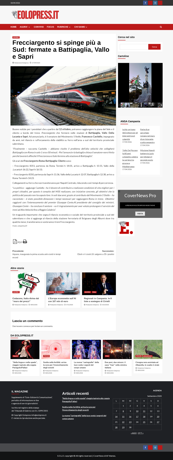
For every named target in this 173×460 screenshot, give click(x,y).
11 (144, 411)
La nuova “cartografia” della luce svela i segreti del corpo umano (86, 365)
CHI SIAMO (79, 27)
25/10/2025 (105, 304)
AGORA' (16, 37)
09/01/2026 (34, 304)
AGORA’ (24, 27)
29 (123, 427)
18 (144, 416)
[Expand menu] (29, 27)
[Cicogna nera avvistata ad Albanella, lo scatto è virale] (148, 349)
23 (130, 422)
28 (116, 427)
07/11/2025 (69, 304)
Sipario (15, 356)
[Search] (160, 27)
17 (137, 416)
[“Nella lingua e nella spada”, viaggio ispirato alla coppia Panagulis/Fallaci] (25, 349)
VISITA (140, 214)
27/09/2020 (36, 63)
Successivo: (96, 252)
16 (130, 416)
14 (116, 416)
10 (137, 411)
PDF (20, 242)
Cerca (154, 47)
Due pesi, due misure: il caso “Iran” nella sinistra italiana (116, 365)
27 (158, 422)
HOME (14, 27)
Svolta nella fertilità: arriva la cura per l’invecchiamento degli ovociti (55, 365)
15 (123, 416)
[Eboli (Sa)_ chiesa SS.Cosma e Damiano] (134, 105)
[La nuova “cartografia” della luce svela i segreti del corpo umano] (86, 349)
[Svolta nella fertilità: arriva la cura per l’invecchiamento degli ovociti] (55, 349)
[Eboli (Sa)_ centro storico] (143, 105)
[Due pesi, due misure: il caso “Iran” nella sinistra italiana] (117, 349)
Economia (60, 292)
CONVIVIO (39, 27)
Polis (94, 292)
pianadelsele (147, 356)
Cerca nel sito (126, 37)
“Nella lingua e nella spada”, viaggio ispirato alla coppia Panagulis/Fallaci (24, 365)
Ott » (140, 433)
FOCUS (50, 27)
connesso (27, 326)
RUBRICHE (62, 27)
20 (158, 416)
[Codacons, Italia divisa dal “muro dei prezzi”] (27, 283)
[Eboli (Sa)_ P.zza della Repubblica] (125, 105)
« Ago (134, 433)
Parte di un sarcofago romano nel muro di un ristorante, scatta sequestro (147, 135)
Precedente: (36, 254)
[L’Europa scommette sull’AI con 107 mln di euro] (63, 283)
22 (123, 422)
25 (144, 422)
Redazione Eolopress (22, 63)
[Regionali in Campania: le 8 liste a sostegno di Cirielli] (99, 283)
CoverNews (98, 456)
